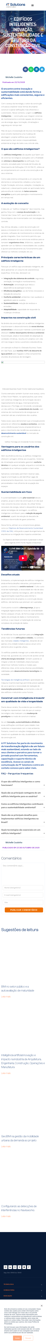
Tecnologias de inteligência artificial (15, 680)
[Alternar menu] (32, 5)
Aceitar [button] (17, 1338)
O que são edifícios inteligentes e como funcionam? (20, 783)
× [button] (41, 1305)
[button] (25, 69)
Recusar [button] (28, 1338)
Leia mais (6, 996)
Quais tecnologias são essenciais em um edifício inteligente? (20, 832)
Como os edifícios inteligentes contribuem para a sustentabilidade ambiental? (22, 806)
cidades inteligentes (21, 641)
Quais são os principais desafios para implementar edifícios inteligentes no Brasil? (20, 818)
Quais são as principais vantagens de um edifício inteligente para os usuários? (21, 794)
